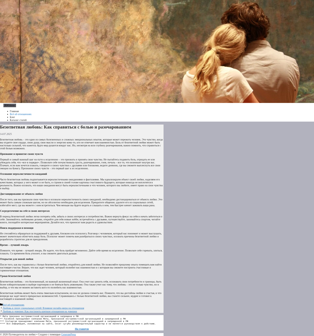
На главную (82, 328)
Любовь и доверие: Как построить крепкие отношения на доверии (40, 311)
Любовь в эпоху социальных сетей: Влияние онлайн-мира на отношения (43, 308)
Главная (14, 111)
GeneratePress (68, 334)
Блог (12, 117)
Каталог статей (18, 120)
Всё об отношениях (21, 114)
